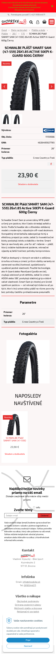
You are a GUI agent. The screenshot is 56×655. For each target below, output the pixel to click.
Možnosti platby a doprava (28, 608)
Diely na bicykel (19, 30)
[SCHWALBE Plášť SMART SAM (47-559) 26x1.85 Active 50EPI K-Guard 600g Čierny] (28, 85)
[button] (31, 22)
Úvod (4, 30)
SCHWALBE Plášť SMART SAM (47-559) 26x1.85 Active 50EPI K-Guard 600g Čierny (14, 440)
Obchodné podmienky (28, 601)
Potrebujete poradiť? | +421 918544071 (28, 14)
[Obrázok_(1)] (28, 361)
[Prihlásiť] (37, 22)
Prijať (28, 640)
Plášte (4, 33)
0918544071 (30, 585)
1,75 (23, 33)
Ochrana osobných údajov (28, 604)
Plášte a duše (38, 30)
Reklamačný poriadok (28, 611)
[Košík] (44, 22)
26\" (14, 33)
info (38, 507)
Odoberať (45, 515)
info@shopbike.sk (31, 581)
